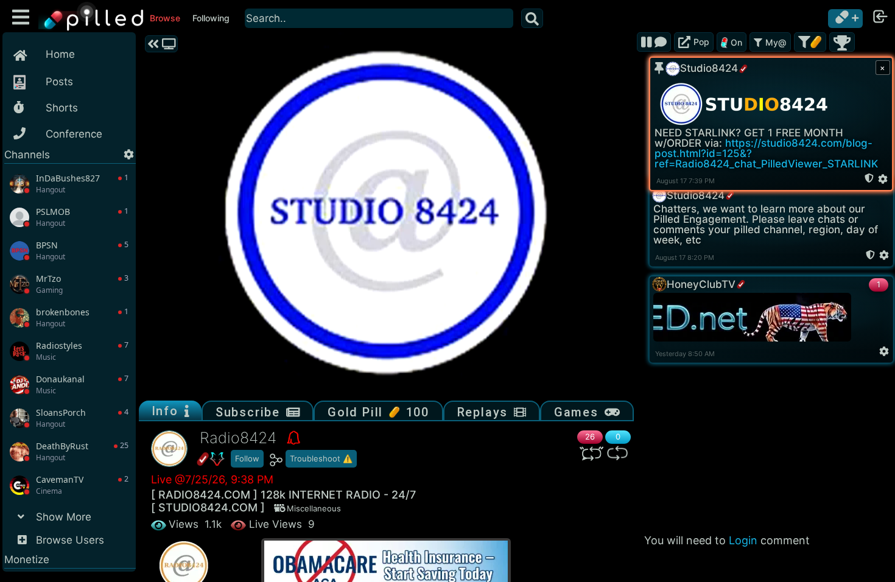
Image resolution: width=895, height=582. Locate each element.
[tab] (170, 411)
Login (743, 540)
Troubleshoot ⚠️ (321, 458)
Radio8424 (240, 438)
